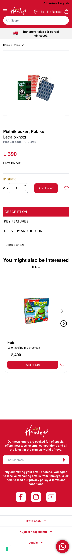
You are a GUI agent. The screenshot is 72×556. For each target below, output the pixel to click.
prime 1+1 (19, 44)
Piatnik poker (15, 131)
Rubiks (37, 131)
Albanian (50, 3)
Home (6, 44)
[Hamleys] (36, 11)
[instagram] (36, 497)
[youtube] (51, 497)
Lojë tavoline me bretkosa (23, 347)
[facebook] (21, 497)
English (63, 3)
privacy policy (38, 480)
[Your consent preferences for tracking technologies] (7, 549)
